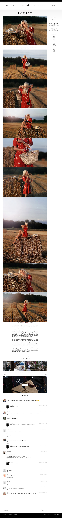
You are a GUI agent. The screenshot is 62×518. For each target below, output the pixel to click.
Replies (8, 403)
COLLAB (39, 5)
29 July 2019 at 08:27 (43, 451)
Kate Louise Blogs (10, 477)
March (53, 44)
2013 (53, 52)
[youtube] (55, 514)
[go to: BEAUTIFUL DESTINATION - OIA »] (19, 371)
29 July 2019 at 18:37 (43, 481)
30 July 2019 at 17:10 (42, 405)
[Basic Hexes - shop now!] (25, 392)
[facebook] (52, 5)
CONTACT (43, 5)
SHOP (35, 5)
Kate (7, 474)
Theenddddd (8, 481)
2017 (53, 48)
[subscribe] (54, 5)
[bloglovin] (57, 514)
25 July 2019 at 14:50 (43, 411)
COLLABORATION (10, 514)
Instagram (8, 457)
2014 (53, 51)
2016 (53, 49)
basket (27, 322)
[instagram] (53, 5)
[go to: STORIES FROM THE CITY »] (8, 371)
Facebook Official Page (14, 457)
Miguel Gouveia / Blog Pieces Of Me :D (25, 457)
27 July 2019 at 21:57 (43, 429)
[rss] (58, 514)
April (53, 43)
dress (23, 322)
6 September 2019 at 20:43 (41, 492)
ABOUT (7, 5)
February (53, 45)
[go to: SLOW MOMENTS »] (41, 371)
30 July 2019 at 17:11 (42, 423)
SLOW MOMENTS (41, 372)
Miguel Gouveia (9, 451)
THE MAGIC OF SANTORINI (53, 23)
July (53, 39)
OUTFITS (15, 514)
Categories (12, 5)
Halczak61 (8, 411)
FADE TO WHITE (30, 372)
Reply (7, 401)
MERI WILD (11, 405)
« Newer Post (6, 374)
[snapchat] (54, 514)
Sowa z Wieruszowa (10, 417)
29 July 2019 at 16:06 (43, 474)
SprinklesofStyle (9, 429)
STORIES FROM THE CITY (8, 372)
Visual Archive (53, 19)
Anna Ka (8, 492)
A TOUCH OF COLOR (53, 28)
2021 (53, 37)
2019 (53, 38)
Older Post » (44, 374)
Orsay (32, 331)
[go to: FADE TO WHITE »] (30, 371)
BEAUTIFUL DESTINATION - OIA (19, 372)
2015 (53, 50)
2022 (53, 36)
